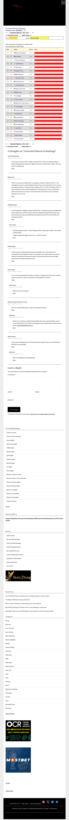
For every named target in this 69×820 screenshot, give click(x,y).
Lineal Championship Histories (14, 554)
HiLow (10, 269)
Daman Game (9, 791)
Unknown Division (11, 501)
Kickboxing (8, 655)
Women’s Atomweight (12, 497)
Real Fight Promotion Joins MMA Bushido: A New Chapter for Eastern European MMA (29, 611)
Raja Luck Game (10, 713)
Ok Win (8, 783)
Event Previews (9, 628)
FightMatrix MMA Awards (13, 558)
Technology (8, 693)
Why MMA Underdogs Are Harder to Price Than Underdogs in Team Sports (26, 607)
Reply (12, 168)
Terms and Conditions (35, 803)
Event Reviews (9, 632)
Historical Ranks (9, 647)
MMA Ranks (8, 662)
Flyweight (9, 467)
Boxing (7, 620)
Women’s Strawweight (12, 493)
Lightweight (9, 455)
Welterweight (10, 451)
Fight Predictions (10, 636)
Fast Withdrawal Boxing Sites (35, 808)
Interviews (8, 651)
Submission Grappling (11, 689)
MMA (6, 658)
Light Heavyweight (11, 444)
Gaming (7, 643)
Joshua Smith (12, 156)
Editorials (8, 624)
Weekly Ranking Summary (13, 547)
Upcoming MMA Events (13, 551)
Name (10, 392)
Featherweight (10, 459)
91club (7, 506)
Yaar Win (46, 808)
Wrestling (8, 708)
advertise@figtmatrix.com (25, 325)
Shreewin (14, 808)
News (6, 674)
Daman (25, 808)
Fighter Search (10, 535)
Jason (11, 224)
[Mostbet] (18, 772)
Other (7, 677)
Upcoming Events (10, 704)
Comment (12, 374)
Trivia (6, 700)
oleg (10, 315)
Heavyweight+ (10, 440)
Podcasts (7, 681)
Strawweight (10, 470)
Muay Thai (8, 670)
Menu (63, 2)
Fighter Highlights (10, 639)
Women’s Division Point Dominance (16, 478)
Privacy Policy (25, 803)
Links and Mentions (11, 562)
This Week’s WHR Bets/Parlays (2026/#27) (17, 599)
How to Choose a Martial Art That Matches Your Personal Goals (23, 603)
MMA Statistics (9, 666)
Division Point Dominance (13, 436)
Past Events (9, 566)
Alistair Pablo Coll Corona (16, 302)
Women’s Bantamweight (13, 486)
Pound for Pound (11, 432)
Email (37, 392)
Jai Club (20, 808)
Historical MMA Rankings (13, 543)
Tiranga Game (53, 808)
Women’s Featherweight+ (13, 482)
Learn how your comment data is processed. (42, 414)
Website (10, 400)
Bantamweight (10, 463)
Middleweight (10, 448)
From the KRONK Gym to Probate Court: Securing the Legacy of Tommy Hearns (27, 596)
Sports (7, 685)
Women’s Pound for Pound (13, 474)
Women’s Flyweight (11, 489)
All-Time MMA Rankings (13, 539)
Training (7, 697)
